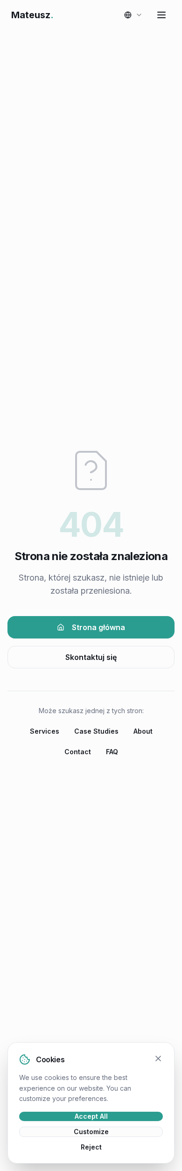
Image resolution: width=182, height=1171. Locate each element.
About (143, 731)
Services (44, 731)
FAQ (112, 752)
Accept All (91, 1116)
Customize (91, 1132)
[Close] (158, 1058)
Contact (77, 752)
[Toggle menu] (161, 15)
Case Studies (96, 731)
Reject (91, 1147)
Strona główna (98, 627)
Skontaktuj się (91, 657)
